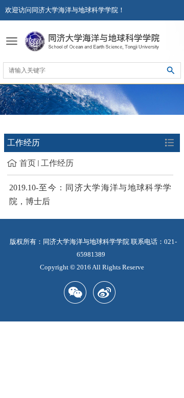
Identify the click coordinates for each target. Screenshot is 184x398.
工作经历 (57, 163)
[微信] (77, 292)
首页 (27, 163)
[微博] (106, 292)
